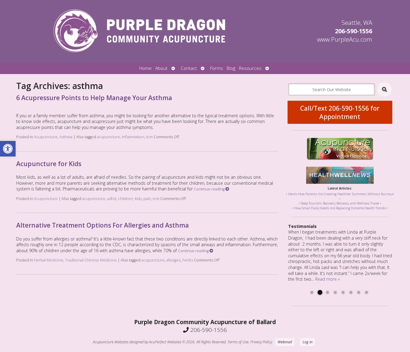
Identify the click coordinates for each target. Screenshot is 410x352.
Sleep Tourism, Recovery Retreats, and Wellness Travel (340, 203)
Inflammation (133, 136)
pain (147, 198)
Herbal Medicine (48, 260)
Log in (307, 342)
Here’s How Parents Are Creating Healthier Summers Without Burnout (341, 194)
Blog (231, 68)
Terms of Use (238, 342)
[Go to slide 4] (335, 293)
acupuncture (108, 136)
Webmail (285, 342)
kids (138, 198)
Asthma (65, 136)
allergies (173, 260)
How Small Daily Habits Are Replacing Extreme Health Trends (339, 208)
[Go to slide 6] (351, 293)
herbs (187, 260)
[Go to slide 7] (359, 293)
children (125, 198)
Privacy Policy (261, 342)
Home (145, 68)
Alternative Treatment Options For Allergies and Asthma (102, 225)
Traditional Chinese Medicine (91, 260)
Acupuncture (46, 136)
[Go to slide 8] (366, 293)
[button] (8, 149)
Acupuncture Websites (110, 342)
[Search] (384, 89)
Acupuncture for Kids (48, 164)
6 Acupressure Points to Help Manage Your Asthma (94, 98)
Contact (189, 68)
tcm (149, 136)
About (161, 68)
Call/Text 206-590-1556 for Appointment (339, 112)
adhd (111, 198)
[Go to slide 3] (327, 293)
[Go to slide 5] (343, 293)
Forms (216, 68)
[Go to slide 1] (312, 293)
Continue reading (209, 189)
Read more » (327, 279)
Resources (250, 68)
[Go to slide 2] (320, 293)
